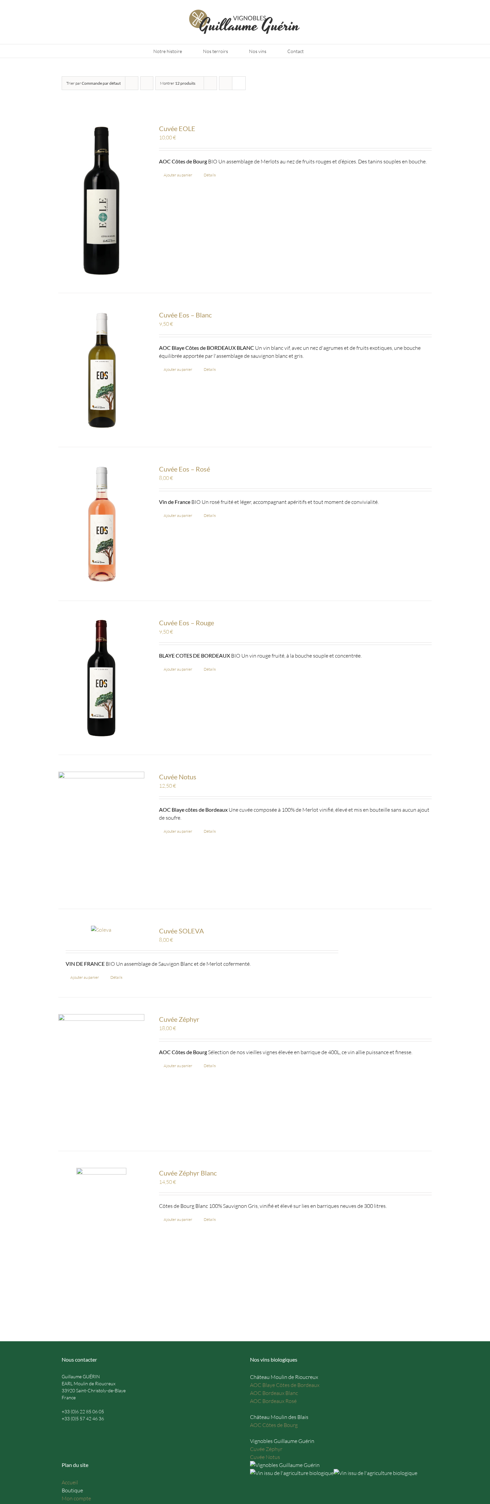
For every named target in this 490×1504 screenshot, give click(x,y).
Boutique (72, 1490)
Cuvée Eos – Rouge (186, 623)
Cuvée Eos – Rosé (184, 469)
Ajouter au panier (178, 174)
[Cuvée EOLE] (101, 199)
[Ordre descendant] (146, 83)
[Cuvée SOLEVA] (101, 930)
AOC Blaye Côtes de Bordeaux (284, 1385)
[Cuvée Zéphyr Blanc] (101, 1246)
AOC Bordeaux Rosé (273, 1401)
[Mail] (64, 1433)
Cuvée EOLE (177, 128)
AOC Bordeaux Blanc (274, 1393)
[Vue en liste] (238, 83)
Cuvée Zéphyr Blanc (188, 1173)
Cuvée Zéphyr (179, 1019)
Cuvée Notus (177, 777)
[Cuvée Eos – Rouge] (101, 678)
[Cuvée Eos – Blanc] (101, 370)
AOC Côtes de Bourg (274, 1425)
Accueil (70, 1482)
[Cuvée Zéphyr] (101, 1074)
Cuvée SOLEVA (181, 931)
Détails (210, 174)
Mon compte (76, 1498)
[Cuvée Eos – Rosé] (101, 524)
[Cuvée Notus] (101, 832)
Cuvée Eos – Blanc (185, 315)
